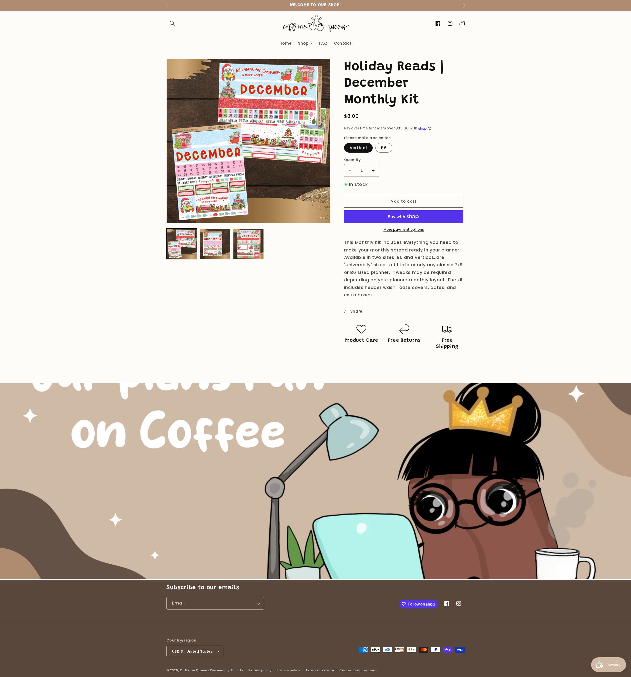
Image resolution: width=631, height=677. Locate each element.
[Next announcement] (464, 5)
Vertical (358, 147)
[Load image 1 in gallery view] (181, 244)
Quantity (352, 159)
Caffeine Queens (194, 670)
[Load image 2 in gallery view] (215, 244)
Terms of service (319, 670)
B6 (383, 147)
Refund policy (260, 670)
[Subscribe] (258, 603)
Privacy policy (288, 670)
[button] (172, 23)
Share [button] (356, 311)
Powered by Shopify (226, 670)
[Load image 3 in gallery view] (248, 244)
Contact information (357, 670)
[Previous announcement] (166, 5)
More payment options (404, 229)
